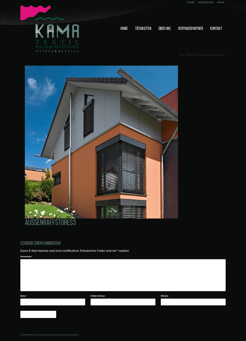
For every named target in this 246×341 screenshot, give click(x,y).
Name (23, 296)
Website (164, 296)
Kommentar (26, 256)
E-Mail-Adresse (98, 296)
